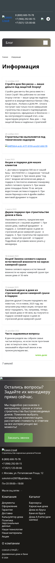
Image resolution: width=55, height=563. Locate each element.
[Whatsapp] (42, 19)
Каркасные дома (38, 506)
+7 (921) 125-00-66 (25, 23)
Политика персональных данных (10, 523)
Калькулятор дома (12, 516)
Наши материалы (12, 532)
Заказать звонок (18, 437)
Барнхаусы (35, 502)
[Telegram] (48, 19)
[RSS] (15, 43)
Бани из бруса (37, 513)
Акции (5, 536)
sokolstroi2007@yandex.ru (16, 478)
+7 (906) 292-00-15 (25, 19)
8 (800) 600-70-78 (24, 15)
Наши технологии (12, 529)
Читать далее (41, 355)
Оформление (9, 506)
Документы (8, 502)
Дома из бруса (37, 509)
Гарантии (7, 509)
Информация (16, 57)
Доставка (7, 513)
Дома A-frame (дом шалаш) (40, 518)
